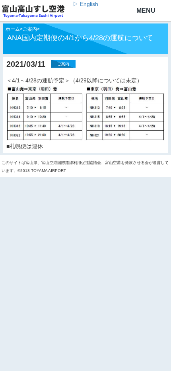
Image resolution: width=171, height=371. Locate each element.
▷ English (85, 4)
